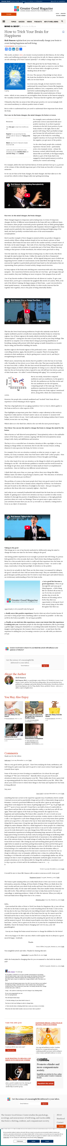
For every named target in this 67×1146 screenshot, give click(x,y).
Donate (8, 14)
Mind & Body (12, 26)
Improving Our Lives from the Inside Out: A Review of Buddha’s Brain (34, 716)
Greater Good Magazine (33, 8)
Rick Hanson (10, 46)
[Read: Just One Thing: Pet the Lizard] (13, 707)
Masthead (61, 1118)
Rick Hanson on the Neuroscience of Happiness (34, 737)
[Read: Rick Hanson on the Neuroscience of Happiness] (34, 729)
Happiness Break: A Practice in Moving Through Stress (49, 1024)
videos (21, 55)
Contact (60, 1122)
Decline (33, 1141)
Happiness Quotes (35, 877)
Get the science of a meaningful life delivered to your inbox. (20, 661)
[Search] (62, 21)
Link (30, 760)
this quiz (11, 127)
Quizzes (21, 22)
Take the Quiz (10, 1050)
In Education (38, 1)
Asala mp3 (7, 760)
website (21, 153)
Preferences (20, 1141)
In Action (31, 1)
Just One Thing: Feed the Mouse (53, 715)
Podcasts (38, 22)
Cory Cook (39, 793)
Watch (8, 143)
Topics (13, 22)
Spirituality (24, 955)
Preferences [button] (40, 1137)
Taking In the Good (10, 737)
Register (63, 13)
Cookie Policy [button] (6, 1137)
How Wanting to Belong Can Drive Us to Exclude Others (18, 1059)
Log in (57, 13)
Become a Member (61, 15)
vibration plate (40, 900)
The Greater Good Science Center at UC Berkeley (32, 742)
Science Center (15, 1)
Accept (47, 1141)
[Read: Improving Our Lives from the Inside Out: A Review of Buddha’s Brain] (34, 707)
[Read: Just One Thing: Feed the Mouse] (54, 707)
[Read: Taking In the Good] (13, 729)
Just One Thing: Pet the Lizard (12, 715)
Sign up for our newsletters (58, 1)
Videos (29, 22)
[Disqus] (34, 989)
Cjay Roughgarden (32, 720)
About (59, 1114)
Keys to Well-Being (51, 22)
